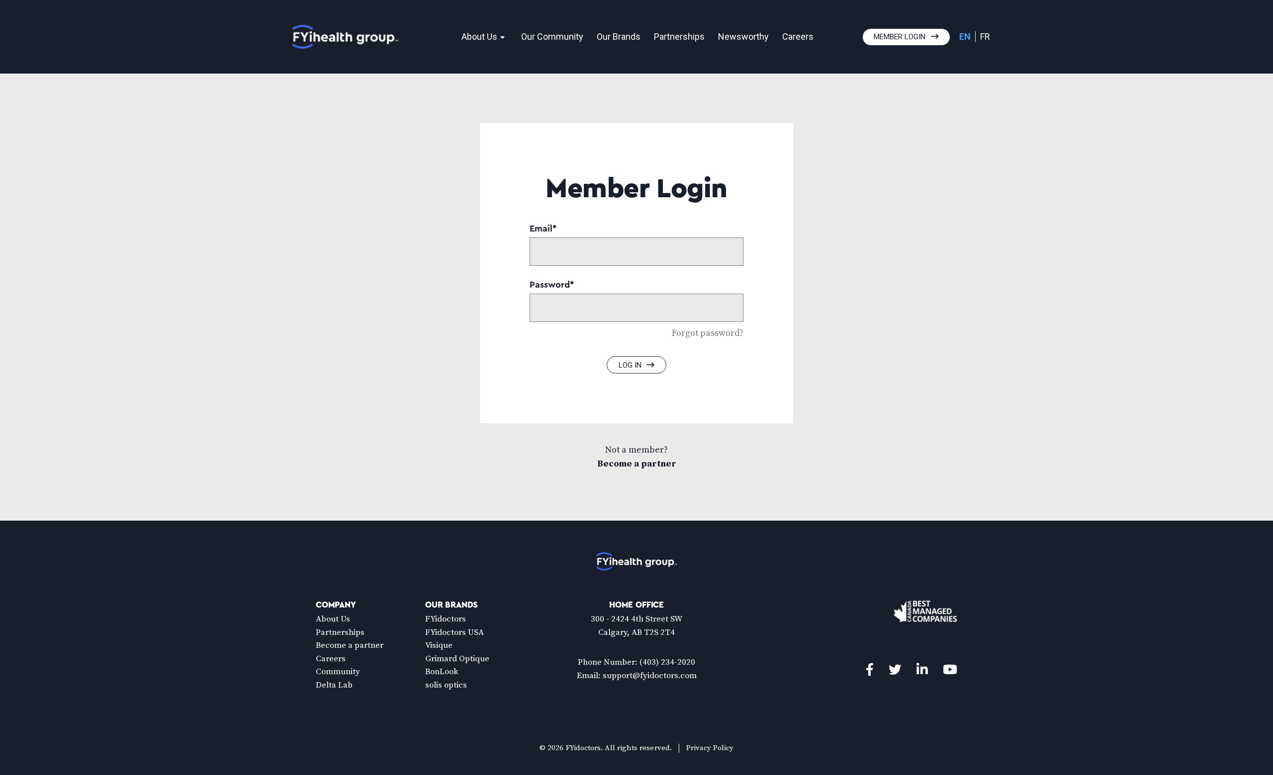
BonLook (441, 671)
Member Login (899, 36)
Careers (798, 36)
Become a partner (636, 463)
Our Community (552, 36)
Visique (439, 645)
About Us (479, 36)
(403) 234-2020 (667, 662)
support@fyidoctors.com (650, 675)
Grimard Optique (457, 658)
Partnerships (679, 36)
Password (552, 284)
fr (985, 36)
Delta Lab (334, 685)
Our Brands (618, 36)
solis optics (446, 685)
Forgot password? (707, 333)
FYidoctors (445, 619)
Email (543, 228)
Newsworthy (743, 36)
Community (338, 671)
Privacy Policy (709, 748)
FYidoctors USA (454, 632)
